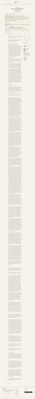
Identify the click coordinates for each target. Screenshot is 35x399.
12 (12, 223)
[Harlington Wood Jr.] (24, 50)
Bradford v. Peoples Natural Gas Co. (16, 155)
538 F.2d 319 (15, 187)
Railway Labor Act (10, 269)
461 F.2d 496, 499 (19, 202)
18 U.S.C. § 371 (7, 18)
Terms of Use (20, 397)
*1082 (6, 33)
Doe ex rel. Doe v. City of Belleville (23, 16)
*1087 (6, 227)
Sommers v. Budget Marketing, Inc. (15, 183)
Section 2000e (9, 92)
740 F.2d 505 (13, 192)
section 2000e (16, 143)
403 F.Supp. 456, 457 (15, 103)
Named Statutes (17, 393)
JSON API (25, 390)
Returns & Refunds (14, 397)
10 (14, 116)
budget (24, 57)
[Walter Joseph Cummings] (24, 49)
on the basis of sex (19, 178)
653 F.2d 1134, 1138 (12, 190)
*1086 (6, 177)
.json (7, 383)
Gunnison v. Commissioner (14, 202)
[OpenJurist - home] (17, 2)
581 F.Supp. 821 (12, 53)
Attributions (17, 397)
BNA (18, 186)
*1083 (6, 66)
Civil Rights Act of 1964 (16, 146)
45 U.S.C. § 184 (20, 268)
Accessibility (8, 397)
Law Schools (17, 392)
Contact (11, 397)
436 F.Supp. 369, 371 (13, 185)
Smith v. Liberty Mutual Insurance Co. (18, 100)
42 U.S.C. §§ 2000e (14, 50)
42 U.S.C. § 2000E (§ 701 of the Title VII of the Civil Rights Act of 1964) (18, 18)
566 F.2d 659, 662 (12, 102)
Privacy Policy (23, 397)
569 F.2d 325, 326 (10, 101)
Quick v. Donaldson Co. (23, 24)
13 (7, 377)
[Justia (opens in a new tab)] (9, 393)
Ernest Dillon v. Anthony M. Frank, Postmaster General (15, 16)
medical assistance (18, 70)
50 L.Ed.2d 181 (10, 374)
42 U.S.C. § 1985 (10, 18)
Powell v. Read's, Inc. (18, 371)
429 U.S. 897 (18, 373)
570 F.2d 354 (12, 189)
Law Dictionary (17, 390)
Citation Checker (17, 395)
